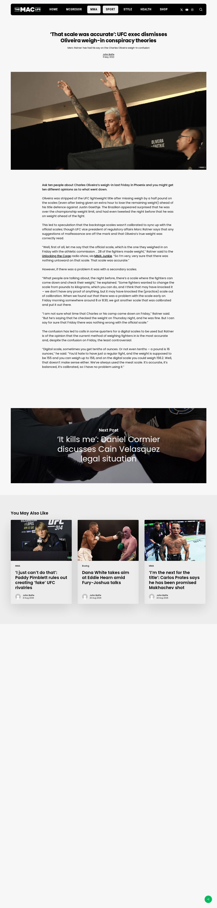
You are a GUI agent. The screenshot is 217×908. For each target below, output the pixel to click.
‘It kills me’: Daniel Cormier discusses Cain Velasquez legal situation (108, 445)
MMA (17, 566)
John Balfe (108, 54)
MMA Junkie (103, 256)
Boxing (85, 566)
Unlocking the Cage (56, 256)
